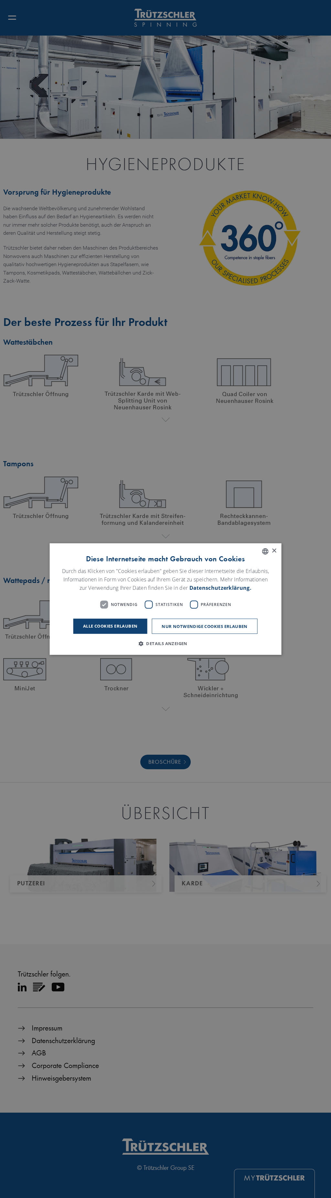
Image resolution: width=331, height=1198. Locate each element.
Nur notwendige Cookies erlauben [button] (204, 626)
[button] (165, 643)
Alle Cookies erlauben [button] (110, 626)
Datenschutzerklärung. (220, 587)
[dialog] (166, 599)
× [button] (274, 550)
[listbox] (265, 551)
